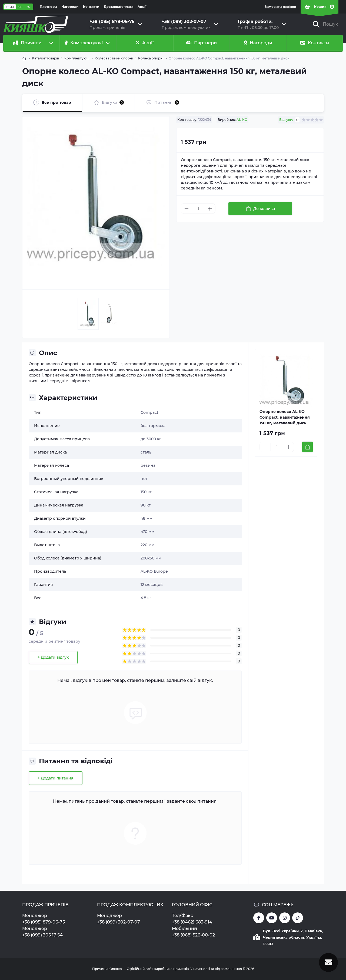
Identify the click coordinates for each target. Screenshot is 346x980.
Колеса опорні (150, 58)
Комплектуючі (76, 58)
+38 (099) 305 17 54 (42, 935)
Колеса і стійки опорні (114, 58)
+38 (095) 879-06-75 (43, 922)
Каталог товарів (45, 58)
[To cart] (307, 447)
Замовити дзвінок (280, 7)
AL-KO (242, 120)
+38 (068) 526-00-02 (193, 935)
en (20, 7)
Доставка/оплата (118, 7)
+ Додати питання (56, 778)
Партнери (48, 7)
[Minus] (186, 208)
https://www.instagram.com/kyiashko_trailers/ (284, 917)
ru (28, 7)
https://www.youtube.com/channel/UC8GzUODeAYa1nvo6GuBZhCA (271, 917)
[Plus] (209, 208)
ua (12, 7)
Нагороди (70, 7)
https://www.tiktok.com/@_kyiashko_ (297, 917)
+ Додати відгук (53, 657)
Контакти (91, 7)
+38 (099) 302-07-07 (118, 922)
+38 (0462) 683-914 (192, 922)
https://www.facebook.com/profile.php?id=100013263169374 (258, 917)
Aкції (142, 7)
